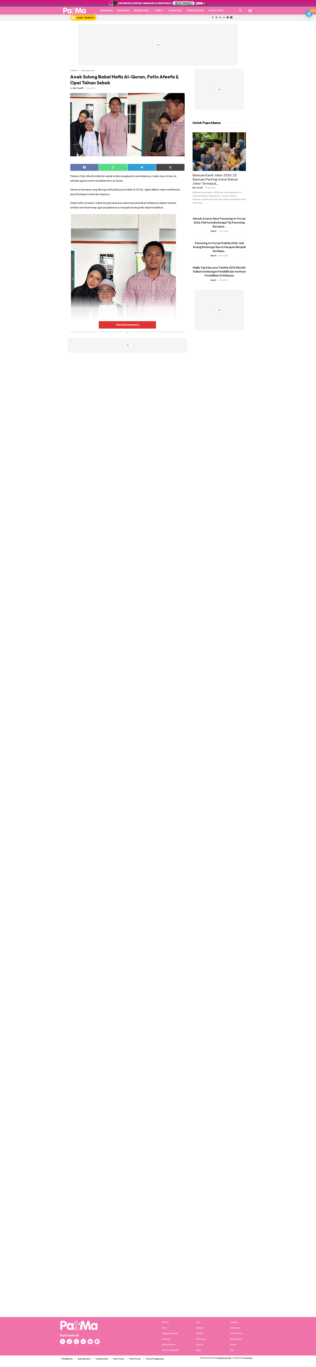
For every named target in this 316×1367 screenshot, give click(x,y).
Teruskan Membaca (127, 324)
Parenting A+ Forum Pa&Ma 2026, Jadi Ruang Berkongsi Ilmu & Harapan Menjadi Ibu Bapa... (219, 247)
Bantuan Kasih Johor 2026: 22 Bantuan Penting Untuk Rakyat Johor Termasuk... (215, 179)
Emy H (213, 231)
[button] (240, 10)
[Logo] (74, 10)
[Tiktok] (224, 18)
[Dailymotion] (231, 18)
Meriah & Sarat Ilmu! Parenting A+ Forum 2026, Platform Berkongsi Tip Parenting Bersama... (219, 222)
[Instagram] (216, 18)
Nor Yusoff (78, 88)
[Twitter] (220, 18)
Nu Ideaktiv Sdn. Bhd (224, 1358)
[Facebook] (212, 18)
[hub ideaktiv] (250, 9)
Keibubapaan (87, 70)
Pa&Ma (73, 70)
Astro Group (248, 1358)
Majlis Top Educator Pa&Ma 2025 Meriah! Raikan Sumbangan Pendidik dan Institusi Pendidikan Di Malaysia (219, 271)
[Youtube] (228, 18)
